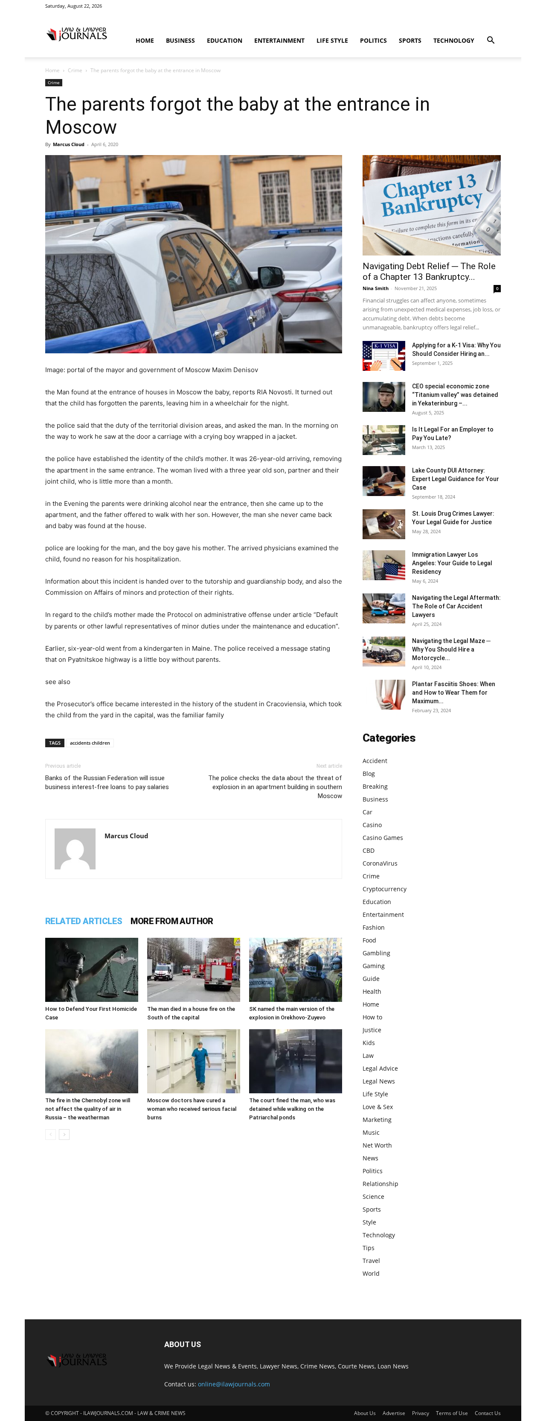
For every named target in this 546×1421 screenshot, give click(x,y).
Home (145, 40)
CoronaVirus (380, 863)
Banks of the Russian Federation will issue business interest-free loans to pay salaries (107, 782)
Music (371, 1132)
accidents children (90, 743)
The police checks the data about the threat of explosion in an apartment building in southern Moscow (275, 787)
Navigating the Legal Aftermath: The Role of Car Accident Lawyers (456, 606)
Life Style (332, 40)
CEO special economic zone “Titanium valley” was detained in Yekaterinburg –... (455, 395)
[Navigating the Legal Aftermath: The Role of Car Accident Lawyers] (384, 608)
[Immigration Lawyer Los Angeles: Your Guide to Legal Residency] (384, 565)
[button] (490, 41)
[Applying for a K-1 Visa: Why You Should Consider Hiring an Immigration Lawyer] (384, 356)
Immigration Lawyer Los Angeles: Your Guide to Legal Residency (452, 563)
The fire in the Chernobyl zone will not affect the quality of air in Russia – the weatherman (87, 1109)
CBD (369, 850)
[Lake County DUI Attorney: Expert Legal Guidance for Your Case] (384, 481)
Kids (369, 1043)
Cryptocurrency (385, 889)
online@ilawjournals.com (234, 1384)
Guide (371, 979)
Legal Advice (380, 1068)
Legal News (379, 1081)
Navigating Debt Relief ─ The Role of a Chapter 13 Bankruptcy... (429, 271)
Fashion (374, 927)
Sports (410, 40)
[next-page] (64, 1134)
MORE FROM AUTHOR (172, 921)
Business (180, 40)
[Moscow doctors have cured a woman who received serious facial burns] (193, 1061)
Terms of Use (452, 1413)
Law (368, 1055)
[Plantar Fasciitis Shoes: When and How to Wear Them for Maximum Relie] (384, 695)
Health (372, 991)
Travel (371, 1261)
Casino (372, 825)
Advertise (394, 1413)
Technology (453, 40)
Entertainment (279, 40)
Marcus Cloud (68, 144)
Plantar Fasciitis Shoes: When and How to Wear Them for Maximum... (453, 693)
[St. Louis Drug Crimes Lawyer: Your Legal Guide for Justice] (384, 524)
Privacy (420, 1413)
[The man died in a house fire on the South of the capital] (193, 970)
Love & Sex (378, 1107)
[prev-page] (50, 1134)
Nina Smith (376, 288)
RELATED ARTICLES (83, 921)
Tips (369, 1248)
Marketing (377, 1120)
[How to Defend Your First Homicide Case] (91, 970)
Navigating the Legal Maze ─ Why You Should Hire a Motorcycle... (451, 649)
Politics (373, 40)
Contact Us (488, 1413)
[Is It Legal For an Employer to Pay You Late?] (384, 440)
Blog (369, 773)
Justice (372, 1030)
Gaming (374, 966)
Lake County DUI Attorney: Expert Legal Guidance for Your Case (455, 479)
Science (373, 1196)
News (370, 1158)
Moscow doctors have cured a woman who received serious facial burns (191, 1109)
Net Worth (377, 1145)
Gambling (376, 953)
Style (369, 1222)
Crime (75, 70)
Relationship (380, 1184)
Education (224, 40)
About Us (365, 1413)
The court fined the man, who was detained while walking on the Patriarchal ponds (292, 1109)
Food (369, 940)
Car (367, 812)
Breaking (375, 786)
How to (372, 1017)
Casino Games (383, 838)
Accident (375, 761)
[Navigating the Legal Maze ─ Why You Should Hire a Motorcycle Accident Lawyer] (384, 651)
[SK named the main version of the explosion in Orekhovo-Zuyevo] (295, 970)
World (371, 1273)
